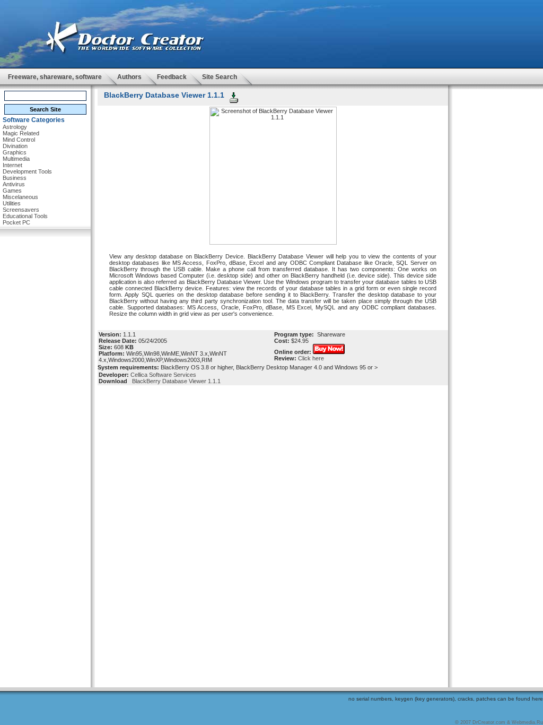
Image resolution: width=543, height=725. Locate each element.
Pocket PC (16, 222)
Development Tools (27, 171)
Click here (311, 358)
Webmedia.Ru (527, 722)
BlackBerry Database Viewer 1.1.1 (175, 381)
